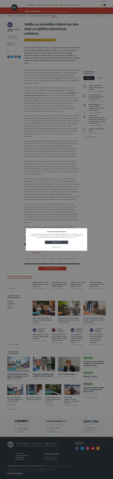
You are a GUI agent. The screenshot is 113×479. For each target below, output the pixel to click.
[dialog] (56, 239)
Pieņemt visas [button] (56, 242)
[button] (56, 247)
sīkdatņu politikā (72, 237)
